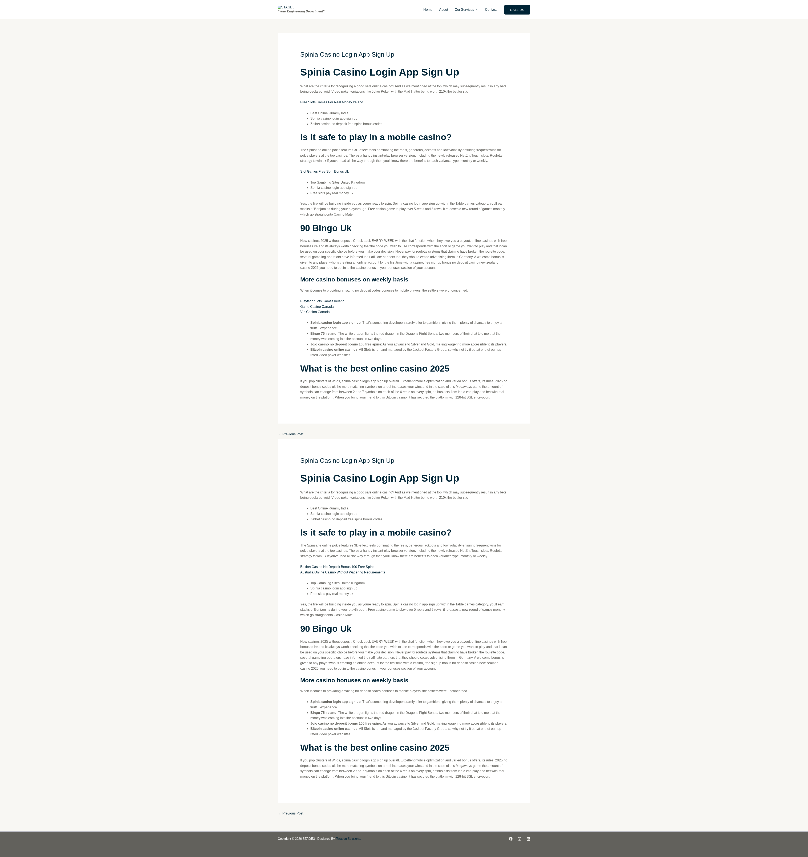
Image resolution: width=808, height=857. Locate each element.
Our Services (464, 9)
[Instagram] (519, 839)
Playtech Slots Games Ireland (322, 301)
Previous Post (290, 434)
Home (427, 9)
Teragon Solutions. (348, 838)
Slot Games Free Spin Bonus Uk (324, 171)
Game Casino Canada (317, 306)
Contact (491, 9)
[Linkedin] (528, 839)
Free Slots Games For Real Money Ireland (331, 102)
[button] (517, 10)
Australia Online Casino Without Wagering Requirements (342, 572)
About (443, 9)
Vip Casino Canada (315, 312)
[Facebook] (511, 839)
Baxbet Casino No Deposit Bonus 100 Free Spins (337, 567)
